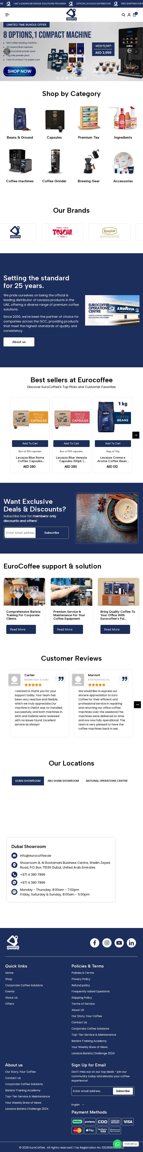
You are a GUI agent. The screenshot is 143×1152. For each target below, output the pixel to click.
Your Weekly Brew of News (90, 1047)
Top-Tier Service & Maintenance (94, 1035)
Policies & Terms (83, 973)
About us (19, 342)
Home (9, 973)
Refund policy (81, 985)
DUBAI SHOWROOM (27, 780)
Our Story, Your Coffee (87, 1016)
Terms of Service (83, 1004)
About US (78, 1010)
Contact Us (79, 1022)
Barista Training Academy (89, 1041)
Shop (8, 979)
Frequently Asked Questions (91, 991)
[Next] (136, 51)
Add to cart (30, 443)
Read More (17, 629)
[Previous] (6, 51)
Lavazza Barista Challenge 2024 (93, 1053)
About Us (11, 998)
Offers (9, 1004)
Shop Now (71, 69)
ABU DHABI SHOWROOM (63, 780)
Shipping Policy (82, 998)
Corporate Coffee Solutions (24, 985)
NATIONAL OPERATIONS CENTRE (107, 780)
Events (9, 991)
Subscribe (51, 533)
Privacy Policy (81, 979)
